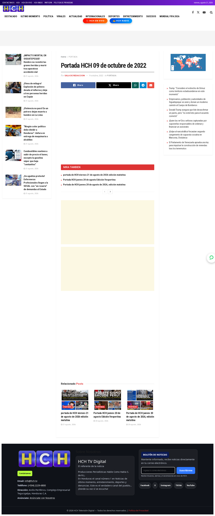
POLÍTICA (48, 16)
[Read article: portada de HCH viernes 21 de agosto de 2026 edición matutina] (75, 400)
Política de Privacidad (138, 510)
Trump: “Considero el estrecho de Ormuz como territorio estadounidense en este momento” (187, 91)
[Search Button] (211, 12)
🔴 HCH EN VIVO (95, 21)
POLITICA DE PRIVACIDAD (63, 3)
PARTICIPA (48, 3)
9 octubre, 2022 (96, 75)
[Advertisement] (107, 38)
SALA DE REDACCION (75, 75)
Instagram (166, 485)
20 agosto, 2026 (101, 421)
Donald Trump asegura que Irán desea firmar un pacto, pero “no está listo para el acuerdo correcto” (189, 113)
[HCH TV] (44, 458)
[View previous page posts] (104, 191)
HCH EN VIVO (27, 3)
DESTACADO (11, 16)
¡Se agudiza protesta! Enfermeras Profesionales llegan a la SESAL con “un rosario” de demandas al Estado (36, 183)
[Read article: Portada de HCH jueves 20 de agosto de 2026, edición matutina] (140, 400)
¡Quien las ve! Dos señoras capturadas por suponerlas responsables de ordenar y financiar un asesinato (188, 123)
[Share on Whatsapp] (135, 85)
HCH (18, 3)
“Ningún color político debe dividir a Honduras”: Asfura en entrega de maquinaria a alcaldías (36, 133)
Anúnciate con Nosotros (42, 497)
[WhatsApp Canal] (211, 258)
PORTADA (73, 57)
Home (63, 57)
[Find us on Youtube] (204, 12)
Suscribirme (185, 470)
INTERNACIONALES (95, 16)
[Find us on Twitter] (198, 12)
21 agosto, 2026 (69, 425)
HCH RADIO (38, 3)
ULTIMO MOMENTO (30, 16)
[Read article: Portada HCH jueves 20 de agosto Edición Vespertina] (107, 400)
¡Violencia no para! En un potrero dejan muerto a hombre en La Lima (36, 111)
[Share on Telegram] (143, 85)
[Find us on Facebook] (193, 12)
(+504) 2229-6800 (37, 485)
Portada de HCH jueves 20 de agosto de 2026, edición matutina (94, 184)
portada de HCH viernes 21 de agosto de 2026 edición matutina (94, 174)
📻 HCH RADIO (121, 21)
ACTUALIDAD (75, 16)
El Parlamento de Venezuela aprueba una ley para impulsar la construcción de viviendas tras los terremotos (189, 145)
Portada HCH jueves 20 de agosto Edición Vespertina (89, 179)
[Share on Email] (150, 85)
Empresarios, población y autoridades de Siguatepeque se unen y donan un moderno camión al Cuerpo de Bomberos (188, 102)
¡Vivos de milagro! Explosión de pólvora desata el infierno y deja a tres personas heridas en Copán (35, 90)
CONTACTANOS (8, 3)
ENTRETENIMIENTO (133, 16)
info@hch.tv (31, 480)
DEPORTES (114, 16)
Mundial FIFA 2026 (169, 16)
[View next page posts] (110, 191)
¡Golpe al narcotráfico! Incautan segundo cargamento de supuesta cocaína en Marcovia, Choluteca (187, 134)
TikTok (179, 485)
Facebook (145, 485)
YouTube (191, 485)
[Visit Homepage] (13, 8)
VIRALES (61, 16)
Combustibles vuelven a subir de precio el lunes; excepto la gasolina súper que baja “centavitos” (36, 158)
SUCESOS (151, 16)
